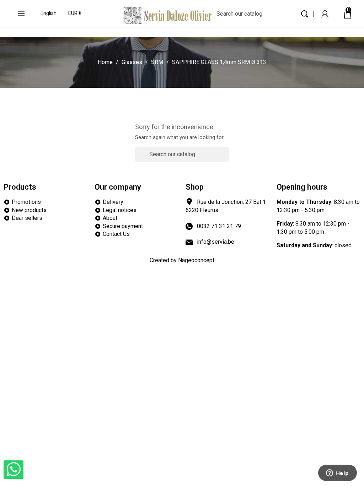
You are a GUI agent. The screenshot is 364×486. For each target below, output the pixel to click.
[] (226, 158)
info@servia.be (215, 241)
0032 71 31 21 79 (219, 226)
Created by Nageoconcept (182, 260)
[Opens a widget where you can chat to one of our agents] (337, 473)
